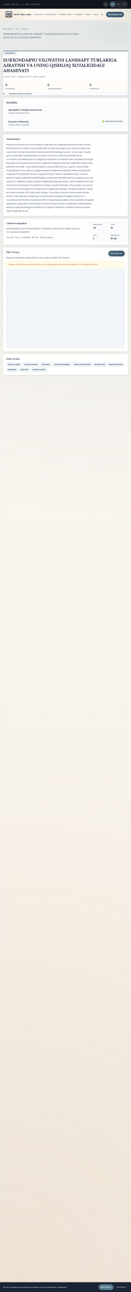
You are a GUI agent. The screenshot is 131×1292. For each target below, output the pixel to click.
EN (124, 4)
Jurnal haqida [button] (50, 14)
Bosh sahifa (39, 14)
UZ (113, 4)
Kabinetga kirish (115, 14)
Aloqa (96, 14)
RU (119, 4)
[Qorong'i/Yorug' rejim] (105, 4)
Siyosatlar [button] (78, 14)
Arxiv (17, 29)
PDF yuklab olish (117, 253)
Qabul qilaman (106, 1287)
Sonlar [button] (88, 14)
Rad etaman (121, 1287)
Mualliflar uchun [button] (65, 14)
